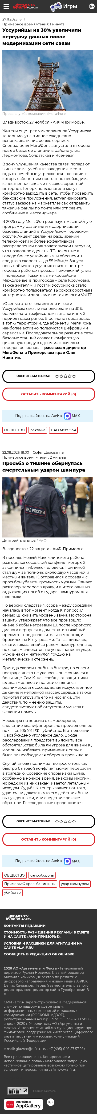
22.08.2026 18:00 (15, 452)
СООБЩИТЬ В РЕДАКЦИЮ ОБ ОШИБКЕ (39, 954)
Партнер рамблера (44, 1091)
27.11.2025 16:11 (13, 19)
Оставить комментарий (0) (48, 394)
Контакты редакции (25, 926)
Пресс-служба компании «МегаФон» (34, 114)
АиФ (43, 540)
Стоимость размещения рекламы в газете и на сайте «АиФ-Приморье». (46, 934)
